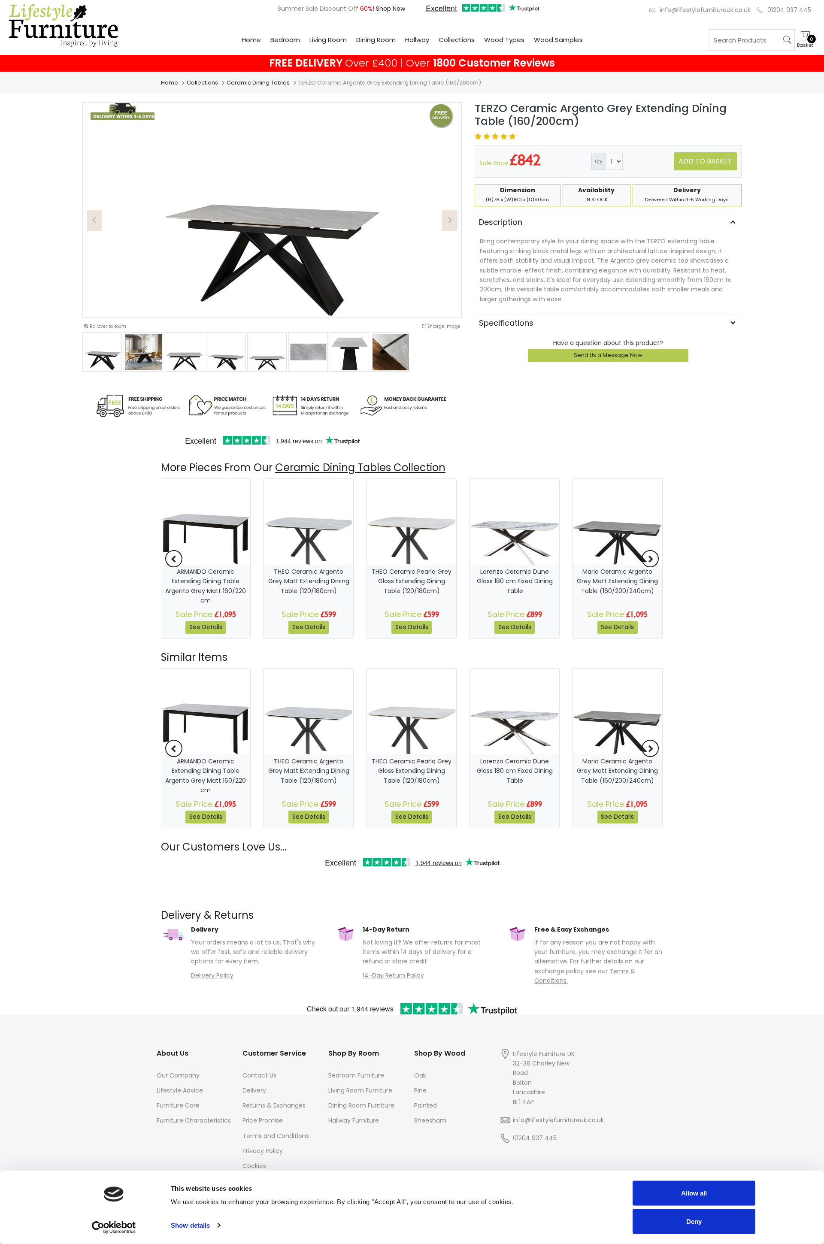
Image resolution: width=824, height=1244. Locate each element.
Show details (190, 1225)
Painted (425, 1105)
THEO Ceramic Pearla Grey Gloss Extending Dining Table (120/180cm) (411, 581)
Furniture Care (178, 1105)
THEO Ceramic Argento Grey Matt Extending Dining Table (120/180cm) (308, 581)
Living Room (328, 39)
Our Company (178, 1075)
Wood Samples (558, 39)
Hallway (417, 39)
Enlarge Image (443, 326)
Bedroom (285, 39)
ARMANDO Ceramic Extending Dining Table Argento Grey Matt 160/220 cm (205, 586)
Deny (694, 1221)
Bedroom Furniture (356, 1075)
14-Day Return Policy (393, 975)
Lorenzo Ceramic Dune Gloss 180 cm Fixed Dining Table (515, 581)
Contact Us (259, 1075)
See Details (205, 627)
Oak (420, 1075)
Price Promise (262, 1120)
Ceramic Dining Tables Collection (360, 467)
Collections (457, 39)
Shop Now (389, 8)
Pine (420, 1090)
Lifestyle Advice (180, 1090)
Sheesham (430, 1120)
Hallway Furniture (353, 1120)
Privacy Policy (262, 1151)
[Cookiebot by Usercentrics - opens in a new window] (113, 1227)
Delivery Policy (212, 975)
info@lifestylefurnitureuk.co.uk (705, 10)
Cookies (254, 1166)
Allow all (694, 1193)
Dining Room (376, 39)
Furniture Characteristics (194, 1120)
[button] (94, 220)
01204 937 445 (789, 10)
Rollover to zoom (107, 326)
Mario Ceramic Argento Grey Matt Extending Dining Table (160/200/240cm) (617, 581)
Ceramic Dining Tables (258, 83)
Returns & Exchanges (274, 1105)
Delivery (254, 1090)
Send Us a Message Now (608, 355)
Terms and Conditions (275, 1136)
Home (251, 39)
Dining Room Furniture (361, 1105)
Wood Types (504, 39)
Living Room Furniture (360, 1090)
